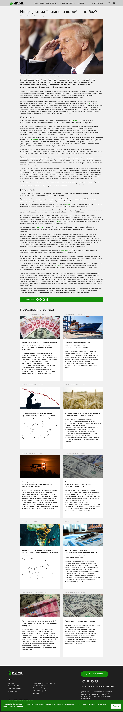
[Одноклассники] (40, 299)
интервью (40, 227)
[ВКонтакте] (37, 299)
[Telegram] (44, 299)
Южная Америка (39, 691)
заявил (67, 204)
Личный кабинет (95, 674)
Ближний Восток (14, 689)
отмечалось (34, 140)
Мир (71, 3)
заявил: (89, 103)
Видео (82, 3)
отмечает (57, 266)
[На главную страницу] (15, 673)
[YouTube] (96, 681)
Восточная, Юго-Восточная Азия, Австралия (44, 684)
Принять (116, 706)
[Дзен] (88, 681)
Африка (11, 683)
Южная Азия (12, 691)
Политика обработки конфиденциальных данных (97, 686)
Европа (36, 694)
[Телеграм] (92, 681)
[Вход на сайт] (113, 3)
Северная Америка (40, 688)
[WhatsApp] (47, 299)
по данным (77, 121)
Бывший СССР (13, 686)
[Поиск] (109, 3)
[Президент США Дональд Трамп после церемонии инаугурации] (61, 46)
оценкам (64, 250)
